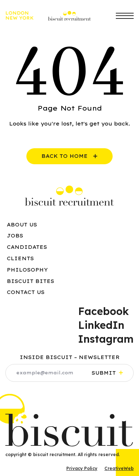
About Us (22, 224)
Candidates (27, 247)
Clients (20, 258)
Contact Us (26, 292)
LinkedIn (101, 325)
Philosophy (27, 270)
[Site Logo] (69, 196)
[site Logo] (69, 16)
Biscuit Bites (30, 281)
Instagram (106, 338)
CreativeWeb (119, 468)
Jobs (15, 235)
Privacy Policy (81, 468)
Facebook (103, 311)
